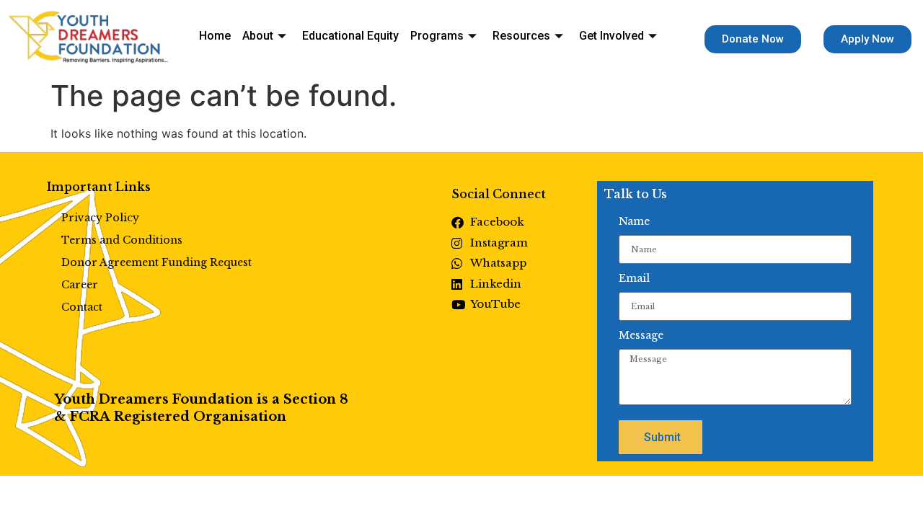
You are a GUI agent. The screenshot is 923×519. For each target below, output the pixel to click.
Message (641, 335)
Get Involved (611, 36)
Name (634, 221)
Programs (437, 36)
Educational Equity (350, 36)
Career (79, 284)
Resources (521, 36)
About (257, 36)
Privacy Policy (100, 217)
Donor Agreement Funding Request (156, 262)
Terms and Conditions (121, 240)
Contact (81, 307)
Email (634, 278)
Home (215, 36)
